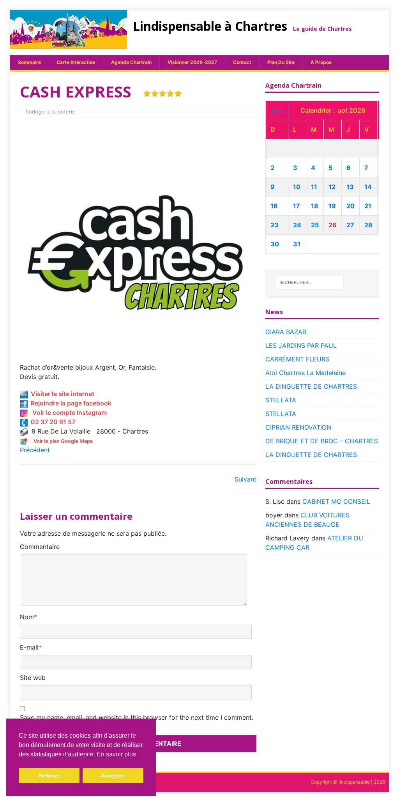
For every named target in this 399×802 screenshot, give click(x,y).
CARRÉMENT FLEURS (297, 359)
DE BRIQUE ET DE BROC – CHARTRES (321, 441)
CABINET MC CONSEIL (336, 501)
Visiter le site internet (61, 394)
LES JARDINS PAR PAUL (301, 345)
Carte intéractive (75, 62)
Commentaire (40, 547)
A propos (321, 62)
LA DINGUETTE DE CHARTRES (311, 386)
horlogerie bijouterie (50, 111)
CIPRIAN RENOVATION (298, 427)
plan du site (281, 62)
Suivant (245, 479)
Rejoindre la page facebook (69, 403)
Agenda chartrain (131, 62)
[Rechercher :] (309, 282)
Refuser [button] (49, 775)
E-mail (29, 647)
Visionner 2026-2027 (192, 62)
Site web (33, 678)
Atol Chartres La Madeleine (305, 373)
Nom (27, 617)
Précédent (35, 450)
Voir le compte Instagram (67, 412)
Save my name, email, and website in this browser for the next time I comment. (136, 717)
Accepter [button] (113, 775)
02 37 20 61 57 (51, 422)
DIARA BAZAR (285, 332)
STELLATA (280, 400)
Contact (242, 62)
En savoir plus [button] (116, 754)
